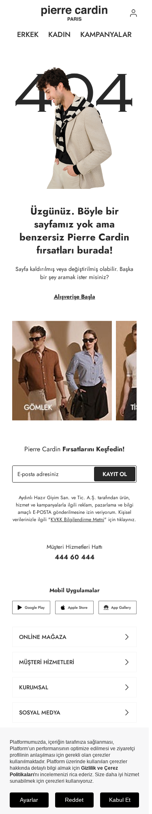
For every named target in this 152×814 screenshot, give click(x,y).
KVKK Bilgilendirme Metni (77, 519)
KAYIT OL (115, 474)
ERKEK (28, 34)
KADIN (59, 34)
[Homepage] (74, 13)
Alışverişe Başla (74, 296)
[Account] (133, 13)
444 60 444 (74, 557)
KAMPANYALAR (106, 34)
